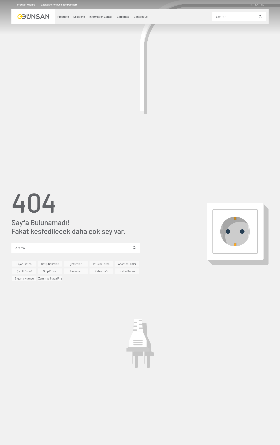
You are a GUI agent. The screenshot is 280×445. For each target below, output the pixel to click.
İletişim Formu (101, 264)
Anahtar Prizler (127, 264)
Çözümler (76, 264)
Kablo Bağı (101, 271)
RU (262, 4)
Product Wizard (26, 4)
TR (251, 4)
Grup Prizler (50, 271)
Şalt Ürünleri (24, 271)
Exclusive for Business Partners (59, 4)
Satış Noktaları (50, 264)
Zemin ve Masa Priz (50, 278)
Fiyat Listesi (24, 264)
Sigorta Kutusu (24, 278)
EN (256, 4)
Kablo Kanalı (127, 271)
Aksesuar (76, 271)
